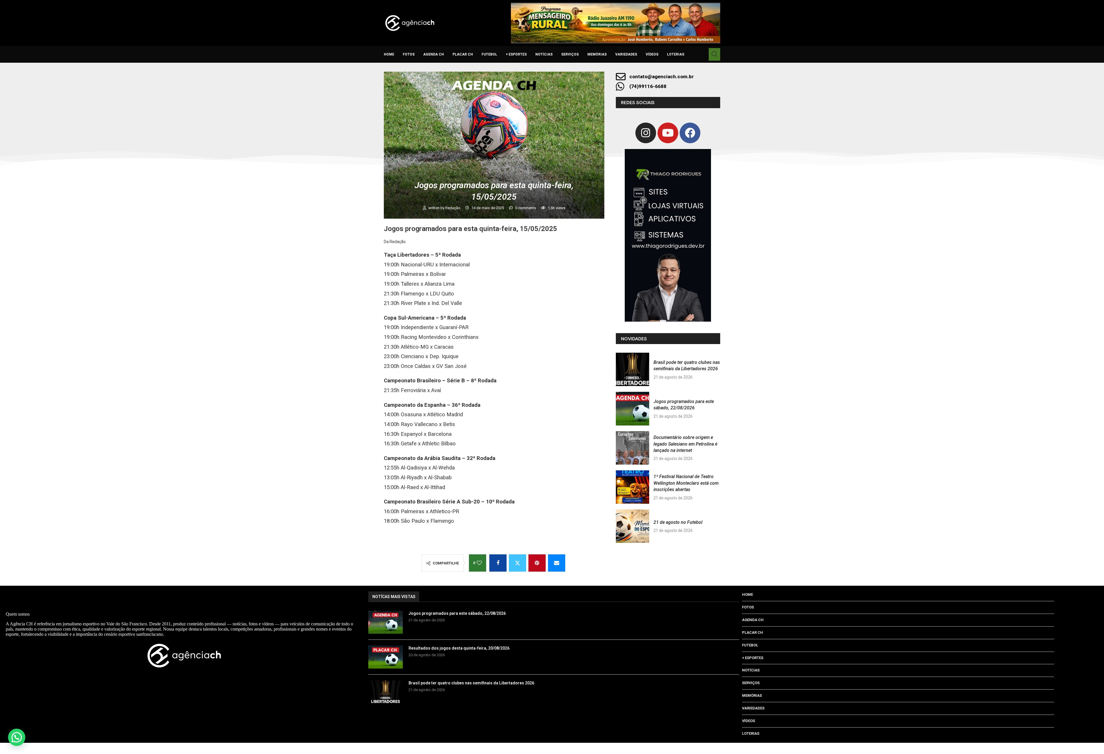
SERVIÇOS (570, 54)
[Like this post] (479, 563)
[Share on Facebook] (498, 563)
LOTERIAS (675, 54)
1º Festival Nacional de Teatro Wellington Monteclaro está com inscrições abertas (685, 483)
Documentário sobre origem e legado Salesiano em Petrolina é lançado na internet (685, 444)
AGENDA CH (433, 54)
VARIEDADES (626, 54)
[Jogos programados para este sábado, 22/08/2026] (632, 408)
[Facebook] (690, 133)
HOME (389, 54)
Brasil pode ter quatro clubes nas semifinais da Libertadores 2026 (471, 683)
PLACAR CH (463, 54)
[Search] (714, 54)
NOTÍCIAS (544, 54)
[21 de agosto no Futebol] (632, 526)
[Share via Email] (556, 563)
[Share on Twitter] (517, 563)
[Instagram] (645, 133)
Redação (453, 208)
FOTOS (409, 54)
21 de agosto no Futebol (677, 522)
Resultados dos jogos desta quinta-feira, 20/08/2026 (459, 648)
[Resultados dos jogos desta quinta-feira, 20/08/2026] (385, 657)
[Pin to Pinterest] (537, 563)
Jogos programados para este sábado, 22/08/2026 (457, 613)
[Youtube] (668, 133)
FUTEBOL (489, 54)
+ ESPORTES (516, 54)
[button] (16, 737)
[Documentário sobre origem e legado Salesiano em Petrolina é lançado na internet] (632, 448)
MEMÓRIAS (597, 54)
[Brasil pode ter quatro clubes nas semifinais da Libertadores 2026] (632, 369)
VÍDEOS (652, 54)
